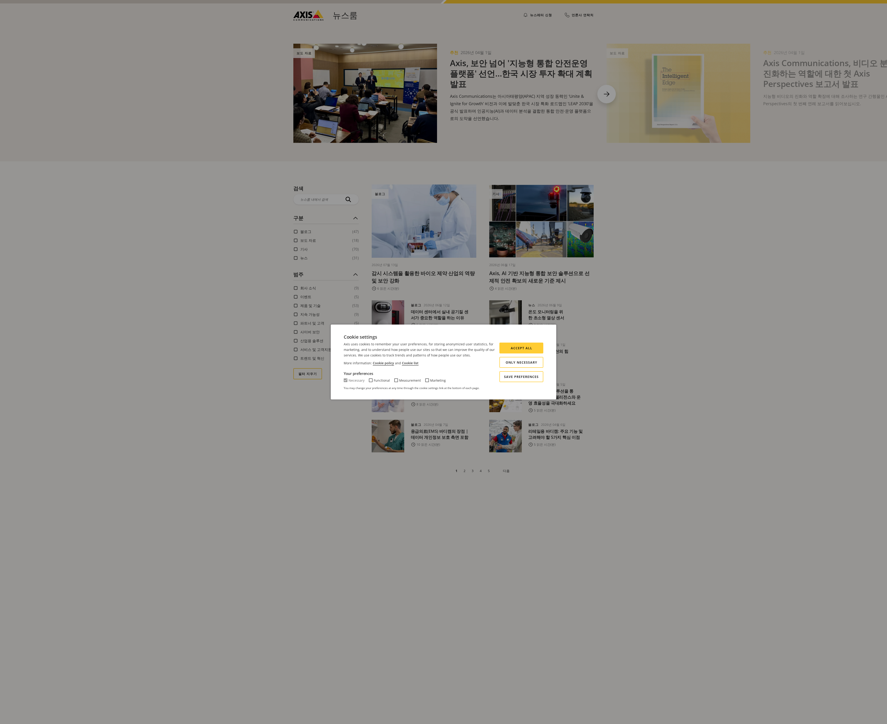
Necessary (357, 380)
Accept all (521, 348)
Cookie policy (383, 363)
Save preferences (521, 376)
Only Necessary (521, 362)
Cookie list (410, 363)
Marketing (438, 380)
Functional (382, 380)
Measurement (410, 380)
